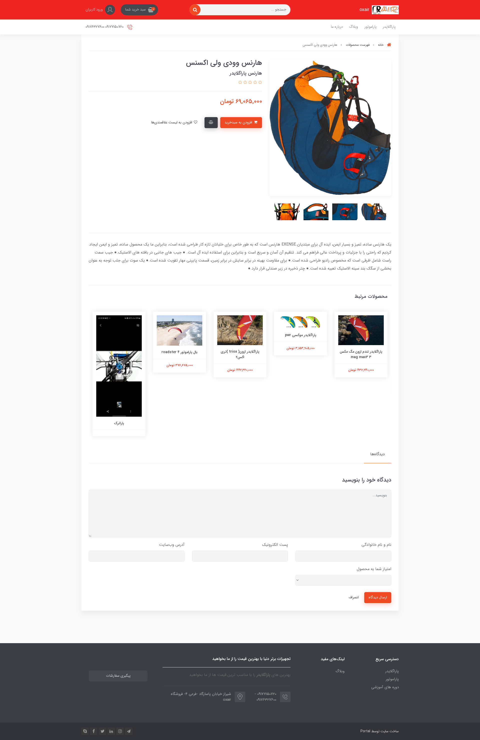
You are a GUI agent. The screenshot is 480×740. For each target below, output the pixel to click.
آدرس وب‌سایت (171, 545)
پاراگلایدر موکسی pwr (361, 335)
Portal (365, 731)
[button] (139, 9)
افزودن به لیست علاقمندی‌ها (172, 122)
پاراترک (179, 423)
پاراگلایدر (389, 27)
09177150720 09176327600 (105, 27)
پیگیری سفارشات (118, 676)
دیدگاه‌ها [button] (377, 454)
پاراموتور (370, 27)
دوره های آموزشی (385, 687)
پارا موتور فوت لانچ (119, 423)
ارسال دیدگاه (377, 597)
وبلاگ (353, 27)
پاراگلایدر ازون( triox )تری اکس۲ (300, 354)
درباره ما (337, 27)
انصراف (354, 597)
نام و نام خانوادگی (376, 545)
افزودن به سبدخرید (238, 122)
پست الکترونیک (275, 545)
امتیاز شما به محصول (374, 569)
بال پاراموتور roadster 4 (240, 352)
